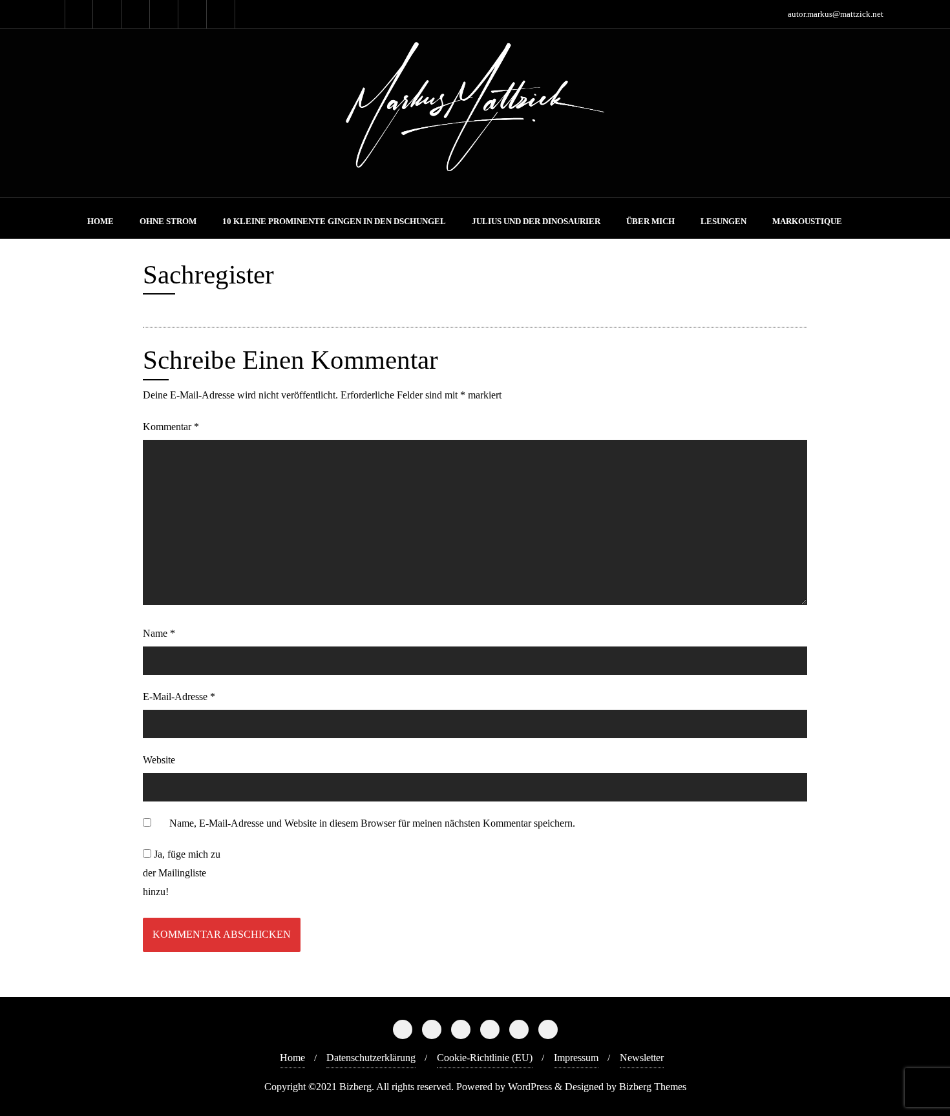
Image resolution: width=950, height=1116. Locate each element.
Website (159, 759)
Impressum (576, 1057)
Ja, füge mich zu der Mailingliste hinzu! (181, 873)
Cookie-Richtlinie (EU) (485, 1057)
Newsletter (642, 1057)
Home (292, 1057)
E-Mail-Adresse (179, 696)
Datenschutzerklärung (371, 1057)
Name (159, 633)
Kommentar (171, 426)
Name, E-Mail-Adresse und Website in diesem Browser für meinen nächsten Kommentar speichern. (372, 823)
